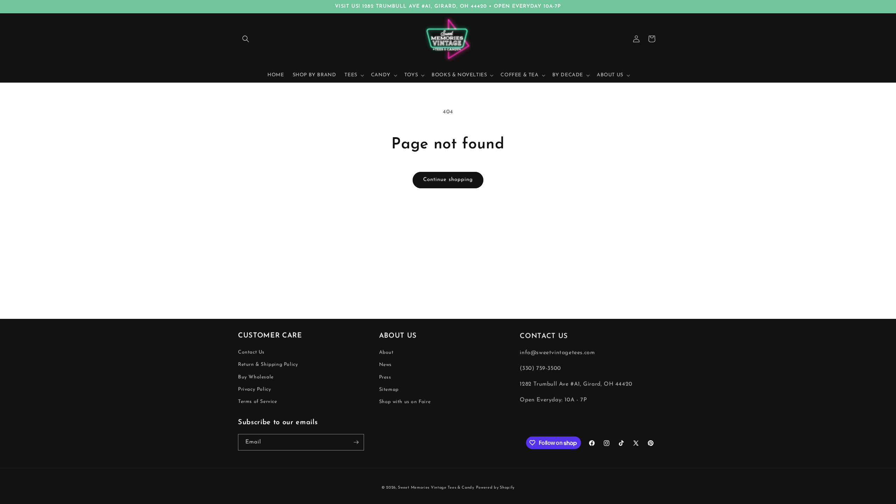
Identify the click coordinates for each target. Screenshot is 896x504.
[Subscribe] (356, 442)
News (385, 364)
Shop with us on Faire (405, 401)
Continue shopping (448, 179)
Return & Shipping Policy (268, 364)
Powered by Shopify (495, 488)
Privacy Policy (254, 389)
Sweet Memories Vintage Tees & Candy (436, 488)
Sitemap (389, 389)
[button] (245, 39)
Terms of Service (257, 401)
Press (385, 377)
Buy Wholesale (256, 377)
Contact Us (251, 352)
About (386, 352)
